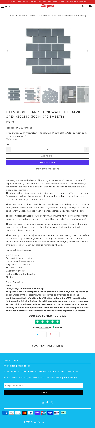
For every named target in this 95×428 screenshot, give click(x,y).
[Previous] (8, 50)
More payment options (47, 169)
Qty (7, 144)
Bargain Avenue (37, 422)
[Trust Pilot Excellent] (47, 322)
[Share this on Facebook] (44, 334)
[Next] (87, 50)
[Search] (83, 6)
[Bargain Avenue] (47, 6)
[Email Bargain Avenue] (43, 402)
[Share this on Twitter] (37, 334)
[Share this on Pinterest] (50, 334)
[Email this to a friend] (56, 334)
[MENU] (1, 6)
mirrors (60, 224)
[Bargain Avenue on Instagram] (52, 402)
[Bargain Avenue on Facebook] (47, 402)
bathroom (66, 196)
